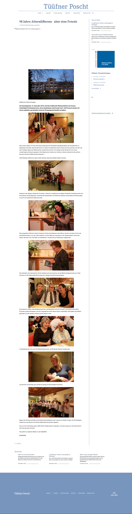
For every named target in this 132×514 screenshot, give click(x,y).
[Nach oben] (114, 492)
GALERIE (44, 432)
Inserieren (76, 13)
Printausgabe (58, 13)
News (39, 13)
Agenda (48, 13)
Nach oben (114, 495)
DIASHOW (22, 435)
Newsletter (87, 13)
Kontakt (67, 13)
